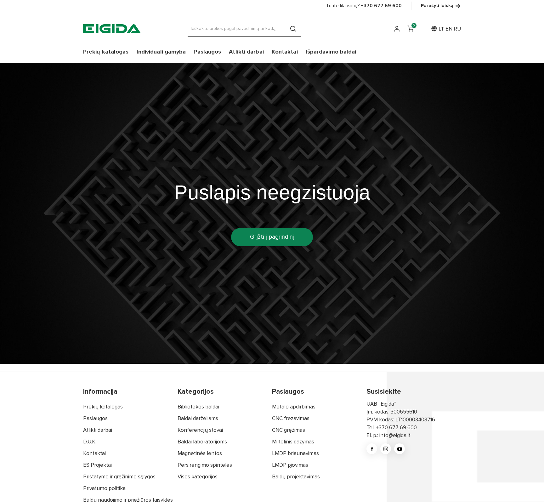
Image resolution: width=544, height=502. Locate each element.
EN (448, 29)
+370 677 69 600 (396, 427)
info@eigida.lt (395, 435)
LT (441, 29)
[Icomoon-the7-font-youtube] (399, 448)
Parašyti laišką (437, 6)
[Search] (293, 28)
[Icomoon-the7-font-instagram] (385, 448)
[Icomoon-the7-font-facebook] (371, 448)
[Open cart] (410, 29)
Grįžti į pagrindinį (272, 237)
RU (457, 29)
